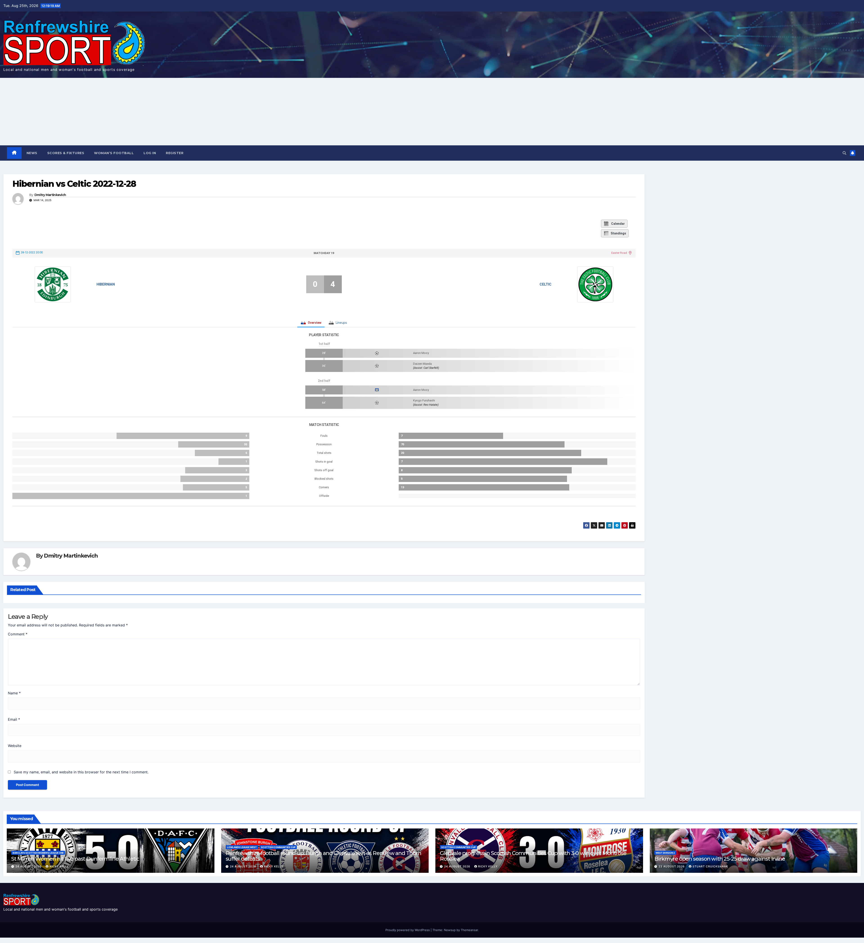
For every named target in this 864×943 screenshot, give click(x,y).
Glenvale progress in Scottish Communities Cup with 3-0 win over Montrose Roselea (533, 856)
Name (14, 693)
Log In (150, 153)
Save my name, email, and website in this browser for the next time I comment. (81, 772)
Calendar (618, 223)
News (32, 153)
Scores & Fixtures (65, 153)
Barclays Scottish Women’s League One (38, 852)
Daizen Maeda (422, 363)
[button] (844, 153)
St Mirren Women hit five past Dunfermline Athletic (75, 858)
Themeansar (469, 930)
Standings (618, 233)
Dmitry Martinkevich (50, 195)
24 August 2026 (29, 866)
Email (14, 719)
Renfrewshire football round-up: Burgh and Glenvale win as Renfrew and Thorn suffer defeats (323, 856)
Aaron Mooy (421, 353)
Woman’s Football (114, 153)
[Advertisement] (432, 111)
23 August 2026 (672, 866)
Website (14, 745)
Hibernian (106, 284)
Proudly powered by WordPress (408, 930)
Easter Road (619, 252)
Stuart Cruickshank (710, 866)
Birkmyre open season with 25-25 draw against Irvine (719, 858)
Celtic (545, 284)
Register (174, 153)
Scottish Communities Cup (278, 847)
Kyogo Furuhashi (424, 400)
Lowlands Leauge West (242, 847)
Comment (17, 634)
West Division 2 (665, 852)
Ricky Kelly (59, 866)
